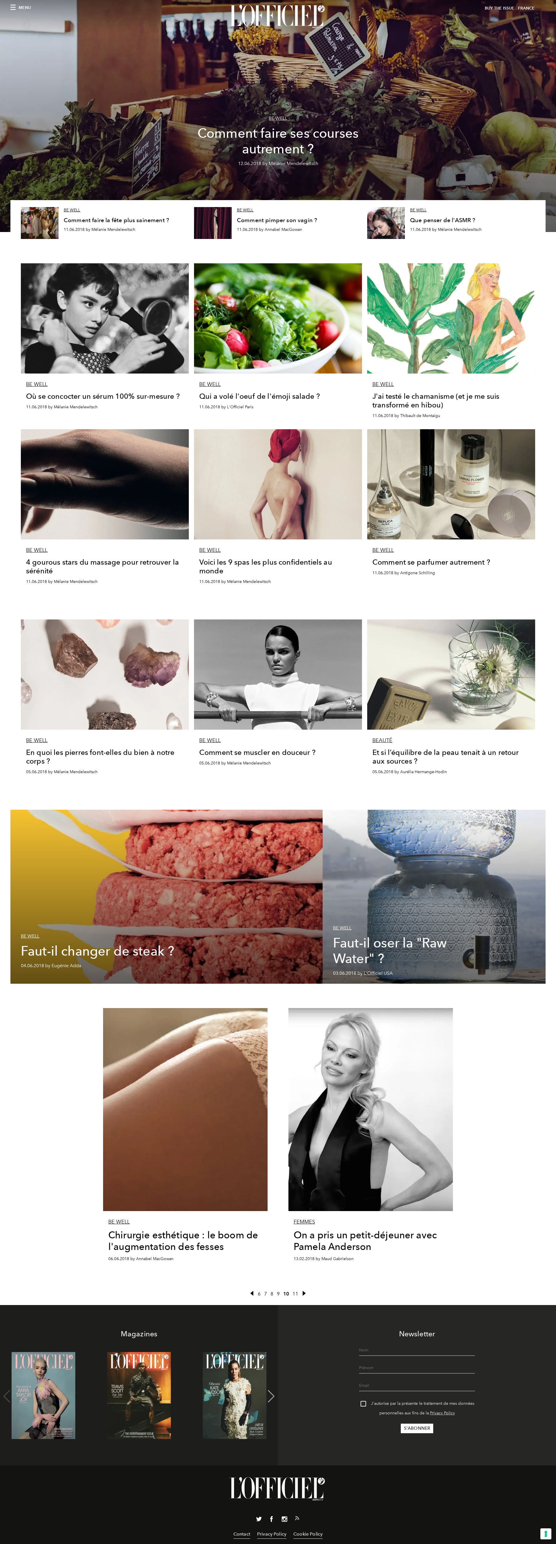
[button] (271, 1396)
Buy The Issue (499, 8)
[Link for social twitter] (259, 1520)
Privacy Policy (442, 1413)
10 (286, 1294)
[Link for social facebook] (272, 1520)
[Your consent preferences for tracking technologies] (545, 1533)
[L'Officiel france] (278, 16)
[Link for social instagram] (284, 1520)
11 (295, 1294)
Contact (241, 1534)
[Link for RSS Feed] (297, 1519)
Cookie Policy (308, 1534)
